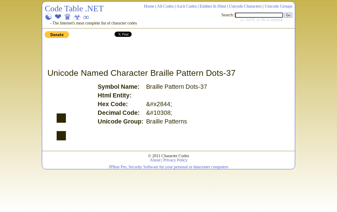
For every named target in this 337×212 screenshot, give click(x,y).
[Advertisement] (140, 53)
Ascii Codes (186, 6)
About (155, 160)
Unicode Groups (278, 6)
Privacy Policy (175, 160)
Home (149, 6)
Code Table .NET (74, 8)
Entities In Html (213, 6)
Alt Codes (165, 6)
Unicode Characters (245, 6)
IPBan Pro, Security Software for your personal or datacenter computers (168, 167)
